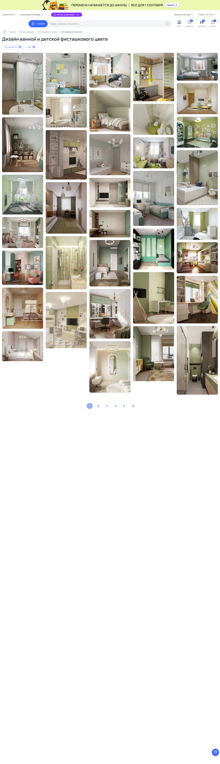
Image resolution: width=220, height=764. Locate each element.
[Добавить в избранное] (36, 56)
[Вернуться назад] (4, 31)
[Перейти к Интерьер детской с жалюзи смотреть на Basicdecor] (109, 314)
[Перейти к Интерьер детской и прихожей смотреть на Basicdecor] (22, 84)
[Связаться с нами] (215, 752)
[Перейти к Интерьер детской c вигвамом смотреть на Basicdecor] (153, 298)
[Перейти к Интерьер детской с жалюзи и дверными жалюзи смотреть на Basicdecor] (153, 198)
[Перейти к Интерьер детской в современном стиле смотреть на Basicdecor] (197, 132)
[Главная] (15, 24)
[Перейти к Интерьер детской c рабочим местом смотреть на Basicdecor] (22, 194)
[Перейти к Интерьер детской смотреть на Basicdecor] (66, 73)
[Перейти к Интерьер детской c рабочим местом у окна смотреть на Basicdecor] (22, 268)
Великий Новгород (182, 14)
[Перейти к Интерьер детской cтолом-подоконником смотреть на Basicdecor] (197, 299)
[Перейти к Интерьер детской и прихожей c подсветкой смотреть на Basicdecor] (109, 263)
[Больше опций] (40, 56)
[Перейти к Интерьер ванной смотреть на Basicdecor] (153, 119)
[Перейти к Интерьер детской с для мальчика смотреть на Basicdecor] (22, 144)
